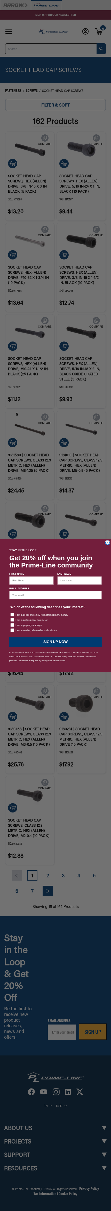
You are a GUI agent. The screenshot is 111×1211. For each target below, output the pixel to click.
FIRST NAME (16, 574)
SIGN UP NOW (55, 642)
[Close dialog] (108, 543)
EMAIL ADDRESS (19, 588)
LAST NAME (64, 574)
